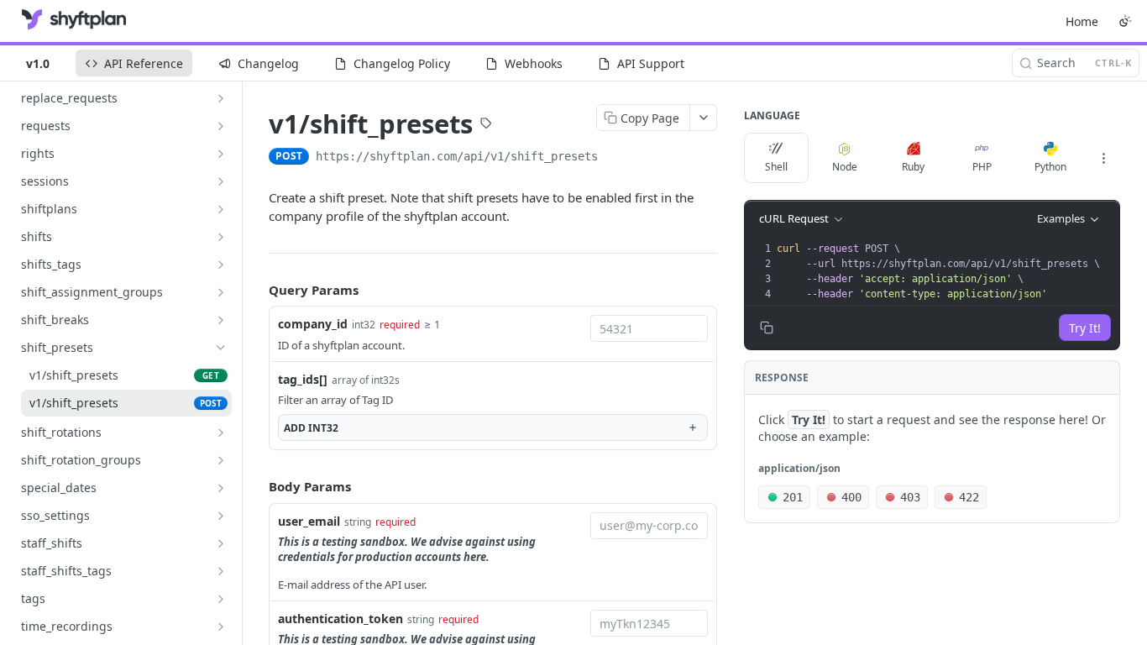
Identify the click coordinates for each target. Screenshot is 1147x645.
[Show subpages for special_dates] (221, 488)
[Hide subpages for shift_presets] (221, 347)
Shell (776, 167)
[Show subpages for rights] (221, 153)
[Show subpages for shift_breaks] (221, 320)
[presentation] (946, 271)
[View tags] (486, 125)
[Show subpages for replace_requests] (221, 98)
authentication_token (340, 619)
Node (844, 167)
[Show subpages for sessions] (221, 181)
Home (1082, 21)
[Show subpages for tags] (221, 599)
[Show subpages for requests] (221, 126)
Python (1050, 167)
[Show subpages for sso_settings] (221, 515)
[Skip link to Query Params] (257, 290)
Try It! (1085, 328)
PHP (982, 167)
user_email (309, 521)
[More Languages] (1103, 157)
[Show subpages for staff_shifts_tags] (221, 571)
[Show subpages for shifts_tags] (221, 264)
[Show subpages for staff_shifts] (221, 543)
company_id (313, 324)
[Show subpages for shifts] (221, 237)
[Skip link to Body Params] (257, 486)
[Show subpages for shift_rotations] (221, 432)
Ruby (913, 167)
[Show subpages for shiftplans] (221, 209)
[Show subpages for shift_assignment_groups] (221, 292)
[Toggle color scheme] (1125, 21)
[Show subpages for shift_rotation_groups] (221, 460)
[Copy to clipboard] (615, 158)
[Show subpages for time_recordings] (221, 626)
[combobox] (649, 328)
